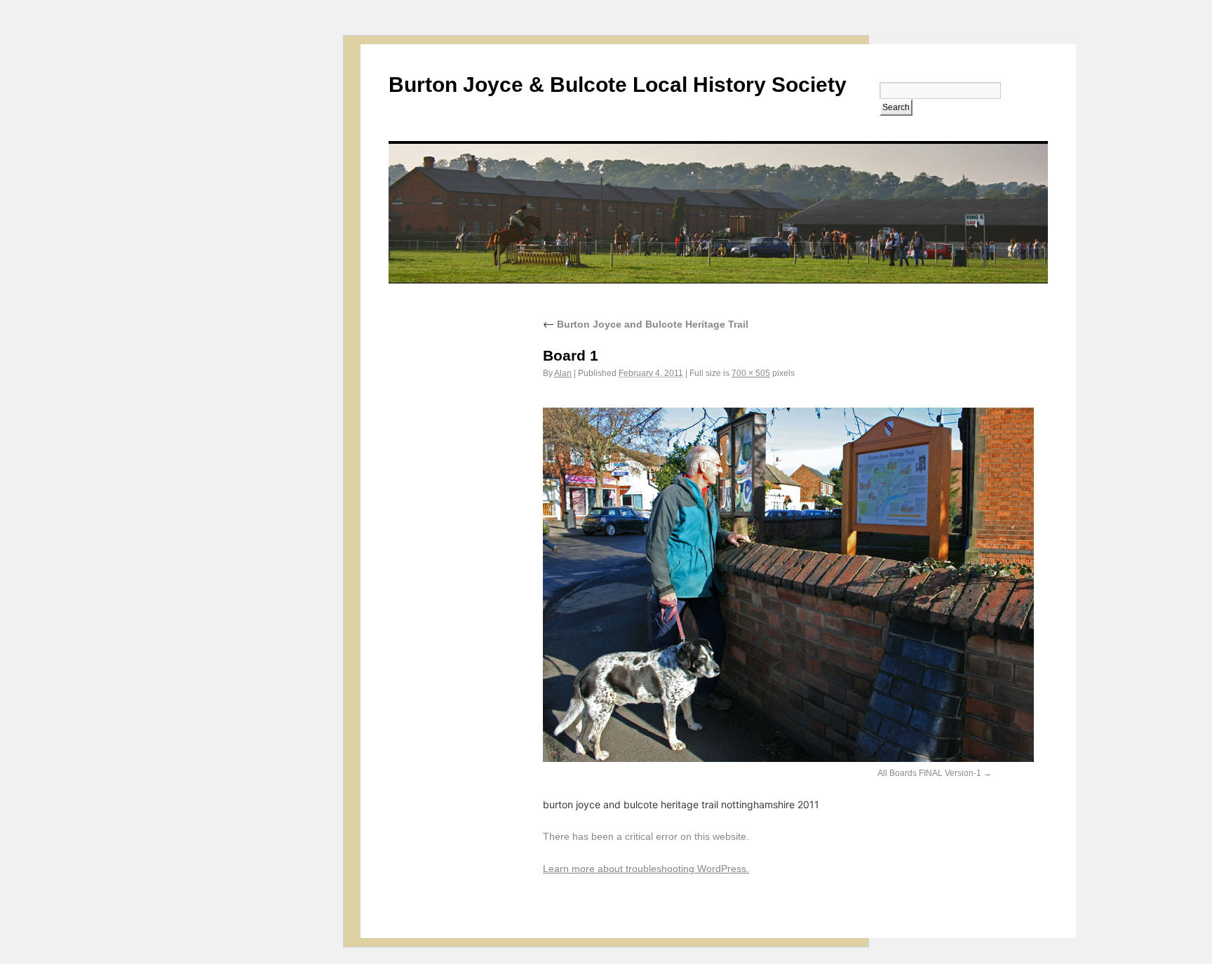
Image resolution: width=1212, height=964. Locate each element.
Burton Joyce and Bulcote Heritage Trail (645, 324)
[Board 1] (788, 758)
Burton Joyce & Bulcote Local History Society (618, 84)
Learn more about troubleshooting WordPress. (646, 868)
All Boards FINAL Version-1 (929, 773)
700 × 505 (751, 373)
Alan (563, 373)
